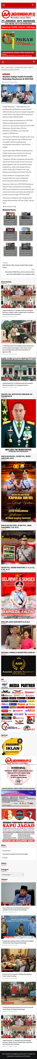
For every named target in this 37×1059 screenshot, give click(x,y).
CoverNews (17, 1056)
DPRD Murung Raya (7, 903)
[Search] (34, 61)
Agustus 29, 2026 (13, 316)
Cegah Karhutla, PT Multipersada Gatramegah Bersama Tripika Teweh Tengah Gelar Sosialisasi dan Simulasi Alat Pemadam (18, 312)
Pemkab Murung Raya (8, 936)
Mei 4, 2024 (14, 82)
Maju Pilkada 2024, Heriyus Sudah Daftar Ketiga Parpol (18, 265)
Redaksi (5, 857)
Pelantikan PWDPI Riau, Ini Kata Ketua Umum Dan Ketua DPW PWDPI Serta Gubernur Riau (20, 272)
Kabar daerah (6, 74)
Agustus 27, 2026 (13, 354)
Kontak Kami (6, 850)
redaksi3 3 (6, 82)
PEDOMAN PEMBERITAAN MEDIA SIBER (15, 854)
